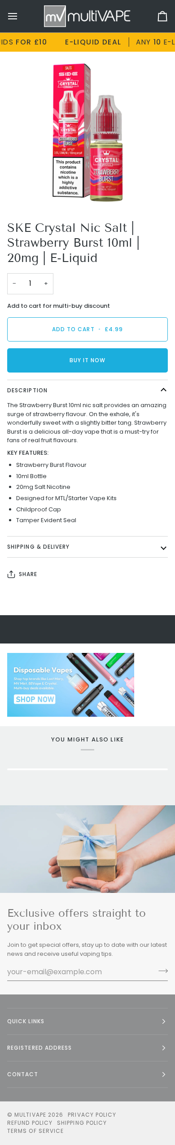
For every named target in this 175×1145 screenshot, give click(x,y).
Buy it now (88, 360)
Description (27, 390)
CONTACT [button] (23, 1074)
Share (28, 574)
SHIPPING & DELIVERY (38, 546)
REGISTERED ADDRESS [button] (39, 1048)
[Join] (160, 970)
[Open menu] (20, 16)
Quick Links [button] (25, 1021)
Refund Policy (29, 1123)
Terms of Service (35, 1131)
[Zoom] (30, 190)
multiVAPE (30, 1114)
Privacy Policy (92, 1114)
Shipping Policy (82, 1123)
